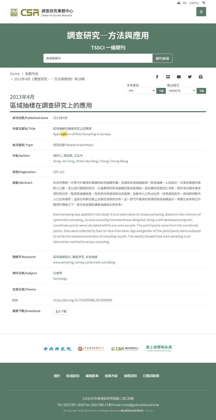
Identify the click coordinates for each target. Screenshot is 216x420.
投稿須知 (72, 375)
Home (15, 73)
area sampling (63, 262)
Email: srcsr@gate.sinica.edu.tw (135, 404)
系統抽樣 (91, 257)
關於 (57, 375)
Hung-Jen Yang (63, 161)
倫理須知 (130, 375)
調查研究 (78, 257)
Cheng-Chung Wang (114, 161)
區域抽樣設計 (62, 257)
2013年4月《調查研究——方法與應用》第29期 (49, 78)
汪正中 (78, 155)
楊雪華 (67, 155)
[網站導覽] (178, 2)
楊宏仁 (57, 155)
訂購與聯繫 (151, 375)
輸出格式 (173, 85)
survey (79, 262)
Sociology (60, 278)
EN (184, 2)
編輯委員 (92, 375)
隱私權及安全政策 (129, 410)
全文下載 (60, 311)
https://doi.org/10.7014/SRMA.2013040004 (82, 300)
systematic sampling (100, 262)
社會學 (57, 273)
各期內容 (31, 73)
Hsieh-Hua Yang (87, 161)
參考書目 (133, 85)
